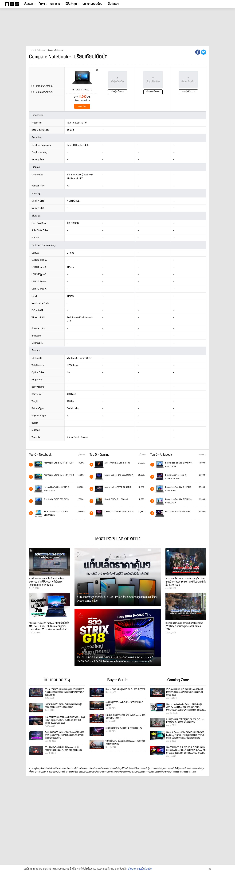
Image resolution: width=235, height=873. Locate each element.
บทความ (55, 4)
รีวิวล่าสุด (71, 4)
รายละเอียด (82, 106)
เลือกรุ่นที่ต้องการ (117, 92)
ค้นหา (42, 4)
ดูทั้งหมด (81, 455)
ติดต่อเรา (113, 4)
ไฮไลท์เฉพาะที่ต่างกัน (44, 92)
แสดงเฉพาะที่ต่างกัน (44, 86)
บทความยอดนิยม (92, 4)
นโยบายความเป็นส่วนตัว (140, 869)
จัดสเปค (28, 4)
